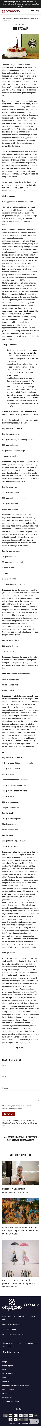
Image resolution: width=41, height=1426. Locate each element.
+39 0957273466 (9, 1329)
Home (3, 18)
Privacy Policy (15, 1123)
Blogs (4, 1362)
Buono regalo (7, 1366)
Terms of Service (30, 1123)
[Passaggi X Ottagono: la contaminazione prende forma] (20, 1173)
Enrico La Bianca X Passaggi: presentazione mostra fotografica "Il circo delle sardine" (18, 1283)
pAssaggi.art (7, 1393)
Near (4, 1369)
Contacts (5, 1381)
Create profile (7, 1373)
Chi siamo (6, 1377)
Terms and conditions (10, 1401)
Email (4, 1077)
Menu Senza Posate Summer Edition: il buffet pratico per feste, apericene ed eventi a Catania (20, 1230)
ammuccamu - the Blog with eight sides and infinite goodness (22, 18)
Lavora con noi (8, 1389)
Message (5, 1088)
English (19, 1409)
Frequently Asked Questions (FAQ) (15, 1385)
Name (4, 1065)
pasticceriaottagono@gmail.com (15, 1324)
